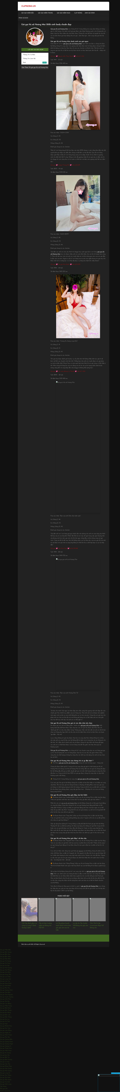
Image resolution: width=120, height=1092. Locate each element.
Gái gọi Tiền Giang (5, 1079)
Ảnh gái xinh (90, 13)
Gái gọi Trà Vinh (5, 1082)
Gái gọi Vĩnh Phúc (5, 999)
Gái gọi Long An (5, 1073)
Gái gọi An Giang (5, 1053)
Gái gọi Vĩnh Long (5, 1084)
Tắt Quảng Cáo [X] (115, 1073)
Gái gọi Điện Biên (5, 959)
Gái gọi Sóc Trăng (5, 1075)
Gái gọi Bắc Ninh (5, 956)
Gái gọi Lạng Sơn (5, 979)
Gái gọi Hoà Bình (5, 972)
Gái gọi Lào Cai (5, 981)
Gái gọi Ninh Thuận (6, 1035)
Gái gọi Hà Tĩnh (5, 1021)
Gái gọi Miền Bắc (27, 13)
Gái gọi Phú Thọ (5, 988)
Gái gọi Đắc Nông (6, 1017)
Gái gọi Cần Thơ (5, 1064)
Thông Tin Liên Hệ (29, 58)
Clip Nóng (78, 13)
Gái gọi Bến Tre (4, 1057)
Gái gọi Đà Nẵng (5, 1012)
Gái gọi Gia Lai (4, 1019)
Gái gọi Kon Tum (5, 1028)
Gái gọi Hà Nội (4, 965)
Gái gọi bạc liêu (5, 1055)
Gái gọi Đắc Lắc (5, 1015)
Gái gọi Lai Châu (5, 976)
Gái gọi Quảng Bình (6, 1039)
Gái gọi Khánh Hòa (6, 1026)
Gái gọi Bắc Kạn (5, 954)
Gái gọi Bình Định (5, 1008)
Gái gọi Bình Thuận (6, 1010)
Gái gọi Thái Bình (5, 992)
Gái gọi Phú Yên (5, 1037)
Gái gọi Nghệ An (5, 1032)
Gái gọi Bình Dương (6, 1059)
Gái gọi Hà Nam (5, 963)
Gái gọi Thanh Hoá (6, 1048)
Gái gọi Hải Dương (6, 967)
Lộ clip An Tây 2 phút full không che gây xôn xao (63, 925)
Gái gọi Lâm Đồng (6, 1030)
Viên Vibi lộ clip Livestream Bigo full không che (80, 925)
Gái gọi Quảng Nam (6, 1041)
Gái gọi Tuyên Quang (6, 997)
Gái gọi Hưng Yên (5, 974)
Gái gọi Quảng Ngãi (6, 1044)
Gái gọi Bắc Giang (5, 952)
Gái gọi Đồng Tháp (6, 1066)
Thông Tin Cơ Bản (29, 54)
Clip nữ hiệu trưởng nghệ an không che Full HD (28, 925)
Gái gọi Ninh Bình (5, 985)
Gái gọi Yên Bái (4, 1001)
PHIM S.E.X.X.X (23, 18)
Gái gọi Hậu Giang (6, 1068)
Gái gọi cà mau (4, 1062)
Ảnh (33, 62)
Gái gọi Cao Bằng (5, 1003)
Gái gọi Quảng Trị (5, 1046)
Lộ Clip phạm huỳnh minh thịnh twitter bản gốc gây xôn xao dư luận (46, 926)
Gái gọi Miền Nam (63, 13)
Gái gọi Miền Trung (45, 13)
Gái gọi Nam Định (5, 983)
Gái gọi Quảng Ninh (6, 990)
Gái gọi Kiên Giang (6, 1070)
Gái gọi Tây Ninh (5, 1077)
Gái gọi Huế (3, 1023)
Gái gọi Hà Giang (5, 961)
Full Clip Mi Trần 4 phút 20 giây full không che (96, 925)
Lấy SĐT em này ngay (35, 49)
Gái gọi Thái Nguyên (6, 994)
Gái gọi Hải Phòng (5, 970)
